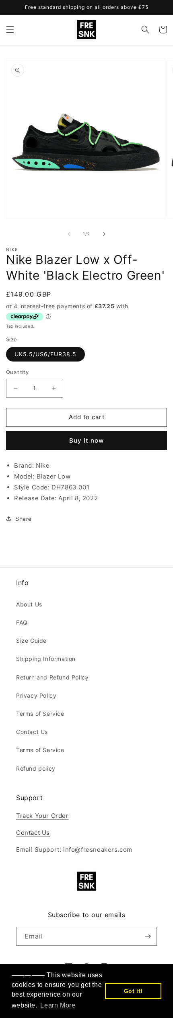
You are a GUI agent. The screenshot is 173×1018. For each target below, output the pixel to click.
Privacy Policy (36, 695)
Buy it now (86, 440)
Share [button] (23, 518)
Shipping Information (46, 658)
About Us (29, 604)
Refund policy (36, 768)
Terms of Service (40, 713)
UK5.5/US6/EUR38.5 (45, 354)
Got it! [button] (133, 991)
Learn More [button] (57, 1005)
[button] (10, 29)
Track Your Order (42, 815)
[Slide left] (69, 234)
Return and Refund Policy (52, 677)
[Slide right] (104, 234)
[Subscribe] (148, 936)
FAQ (22, 622)
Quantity (17, 372)
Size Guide (31, 640)
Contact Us (32, 731)
